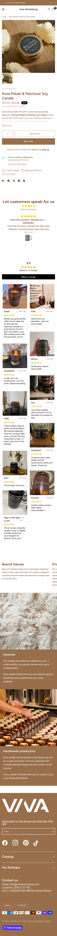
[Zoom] (49, 25)
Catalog (7, 857)
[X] (9, 180)
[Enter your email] (52, 831)
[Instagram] (15, 843)
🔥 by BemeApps (17, 931)
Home (4, 17)
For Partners (11, 867)
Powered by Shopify (43, 921)
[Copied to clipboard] (24, 180)
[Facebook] (3, 180)
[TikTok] (36, 843)
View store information (17, 164)
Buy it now (28, 141)
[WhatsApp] (19, 180)
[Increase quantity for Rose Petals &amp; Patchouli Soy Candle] (11, 134)
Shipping (5, 106)
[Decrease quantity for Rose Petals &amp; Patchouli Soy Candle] (4, 134)
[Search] (49, 9)
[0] (53, 9)
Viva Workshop (28, 9)
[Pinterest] (14, 180)
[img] (28, 206)
